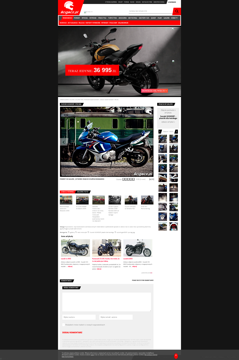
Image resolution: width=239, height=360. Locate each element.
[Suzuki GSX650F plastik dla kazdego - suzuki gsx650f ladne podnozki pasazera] (173, 178)
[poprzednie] (83, 142)
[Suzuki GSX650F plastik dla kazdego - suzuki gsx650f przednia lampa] (162, 216)
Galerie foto (79, 99)
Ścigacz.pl (68, 7)
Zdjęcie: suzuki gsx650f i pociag (109, 99)
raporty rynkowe (93, 23)
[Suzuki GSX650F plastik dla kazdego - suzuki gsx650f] (162, 139)
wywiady (104, 23)
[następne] (130, 142)
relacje (82, 23)
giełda (138, 2)
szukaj (177, 11)
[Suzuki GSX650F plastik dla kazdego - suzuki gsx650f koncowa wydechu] (162, 178)
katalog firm (147, 2)
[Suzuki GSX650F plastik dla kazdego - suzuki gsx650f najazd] (173, 187)
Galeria (72, 99)
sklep (120, 2)
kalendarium (123, 23)
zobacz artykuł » (168, 122)
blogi (132, 2)
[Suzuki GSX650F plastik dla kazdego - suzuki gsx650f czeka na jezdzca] (162, 148)
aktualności (73, 23)
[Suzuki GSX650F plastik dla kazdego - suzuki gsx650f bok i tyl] (173, 139)
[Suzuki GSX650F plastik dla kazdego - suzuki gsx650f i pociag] (173, 158)
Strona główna (64, 99)
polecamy (113, 23)
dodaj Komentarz (72, 332)
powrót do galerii (67, 179)
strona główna (111, 2)
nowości (63, 23)
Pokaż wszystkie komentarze (142, 280)
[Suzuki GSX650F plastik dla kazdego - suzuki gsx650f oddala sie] (162, 197)
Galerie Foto (82, 192)
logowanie (172, 2)
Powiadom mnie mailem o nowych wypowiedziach (85, 325)
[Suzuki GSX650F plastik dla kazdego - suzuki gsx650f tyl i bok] (162, 226)
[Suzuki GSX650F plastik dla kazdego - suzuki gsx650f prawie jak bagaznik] (162, 207)
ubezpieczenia (158, 2)
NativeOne (106, 272)
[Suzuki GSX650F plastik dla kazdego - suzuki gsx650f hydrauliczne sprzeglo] (162, 158)
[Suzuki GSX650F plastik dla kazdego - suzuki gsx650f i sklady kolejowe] (173, 168)
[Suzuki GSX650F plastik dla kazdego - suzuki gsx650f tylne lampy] (173, 226)
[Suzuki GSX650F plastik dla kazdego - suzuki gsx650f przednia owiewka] (173, 216)
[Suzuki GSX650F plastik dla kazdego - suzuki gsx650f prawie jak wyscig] (173, 207)
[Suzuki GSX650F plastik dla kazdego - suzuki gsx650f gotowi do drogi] (173, 148)
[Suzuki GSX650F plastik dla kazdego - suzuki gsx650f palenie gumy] (173, 197)
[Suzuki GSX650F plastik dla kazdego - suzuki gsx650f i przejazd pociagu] (162, 168)
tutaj (92, 355)
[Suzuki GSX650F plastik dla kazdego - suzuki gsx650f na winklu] (162, 187)
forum (126, 2)
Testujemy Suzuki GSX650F (91, 99)
